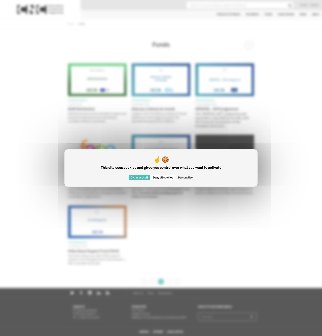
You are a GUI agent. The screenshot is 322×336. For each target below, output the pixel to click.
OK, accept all (139, 177)
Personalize (185, 177)
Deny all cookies (163, 177)
